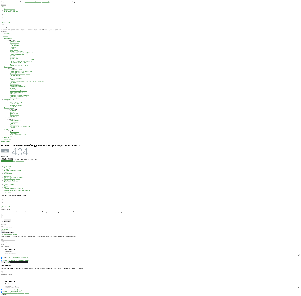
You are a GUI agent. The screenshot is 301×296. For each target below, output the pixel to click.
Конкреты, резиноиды (16, 51)
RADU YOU (13, 116)
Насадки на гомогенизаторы (18, 86)
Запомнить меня (7, 227)
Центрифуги (13, 82)
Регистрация (4, 262)
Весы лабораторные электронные (20, 74)
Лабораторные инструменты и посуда (21, 71)
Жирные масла (14, 43)
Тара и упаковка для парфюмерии (20, 126)
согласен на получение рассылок (12, 258)
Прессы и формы (15, 98)
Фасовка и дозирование (17, 85)
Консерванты (14, 50)
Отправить (3, 294)
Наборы (12, 123)
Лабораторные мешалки (17, 76)
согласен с (15, 257)
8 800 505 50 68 (5, 22)
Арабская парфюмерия (17, 54)
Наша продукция (9, 108)
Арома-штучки (8, 117)
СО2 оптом (13, 106)
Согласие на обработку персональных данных (17, 190)
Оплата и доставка (9, 167)
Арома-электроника (15, 120)
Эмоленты (13, 55)
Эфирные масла (15, 41)
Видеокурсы (13, 133)
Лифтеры (13, 79)
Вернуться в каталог (18, 161)
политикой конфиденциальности (18, 257)
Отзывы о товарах (9, 184)
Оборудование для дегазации (18, 96)
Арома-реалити (14, 115)
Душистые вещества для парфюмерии (21, 52)
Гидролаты (13, 44)
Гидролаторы (14, 89)
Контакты (6, 169)
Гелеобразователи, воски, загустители (21, 61)
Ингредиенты (8, 38)
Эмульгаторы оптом (16, 105)
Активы (12, 48)
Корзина (6, 36)
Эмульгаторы (14, 57)
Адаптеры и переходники (17, 92)
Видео (5, 187)
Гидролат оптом (14, 103)
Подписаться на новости (11, 11)
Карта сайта (7, 192)
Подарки (12, 127)
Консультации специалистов (18, 134)
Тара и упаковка (14, 125)
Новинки (6, 137)
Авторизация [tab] (7, 220)
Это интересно (8, 173)
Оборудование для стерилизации (19, 95)
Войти (2, 6)
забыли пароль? (5, 229)
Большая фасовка (9, 99)
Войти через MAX (9, 232)
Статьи (6, 186)
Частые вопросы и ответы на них (13, 177)
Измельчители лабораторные (18, 91)
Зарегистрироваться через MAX (20, 262)
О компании (7, 166)
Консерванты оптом (16, 102)
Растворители (14, 58)
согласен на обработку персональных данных (15, 260)
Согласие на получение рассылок (13, 188)
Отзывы (6, 172)
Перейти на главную (7, 161)
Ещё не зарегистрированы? (9, 234)
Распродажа (7, 139)
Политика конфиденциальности (13, 170)
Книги (11, 136)
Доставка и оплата (9, 9)
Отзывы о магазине (9, 10)
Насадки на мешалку (16, 69)
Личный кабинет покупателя (12, 179)
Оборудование (8, 67)
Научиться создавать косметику (19, 65)
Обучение (6, 129)
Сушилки (12, 88)
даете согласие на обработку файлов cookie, (37, 2)
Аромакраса (13, 110)
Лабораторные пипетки (17, 72)
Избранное (7, 33)
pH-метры (13, 93)
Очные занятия (14, 132)
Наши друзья (7, 176)
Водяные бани (14, 84)
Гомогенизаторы (15, 75)
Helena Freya (14, 113)
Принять (3, 4)
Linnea (12, 112)
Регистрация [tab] (7, 221)
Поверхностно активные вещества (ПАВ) (22, 60)
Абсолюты (13, 47)
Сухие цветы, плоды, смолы (18, 62)
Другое (12, 64)
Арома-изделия (14, 122)
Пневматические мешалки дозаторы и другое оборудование (27, 81)
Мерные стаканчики (16, 78)
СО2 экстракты (14, 45)
